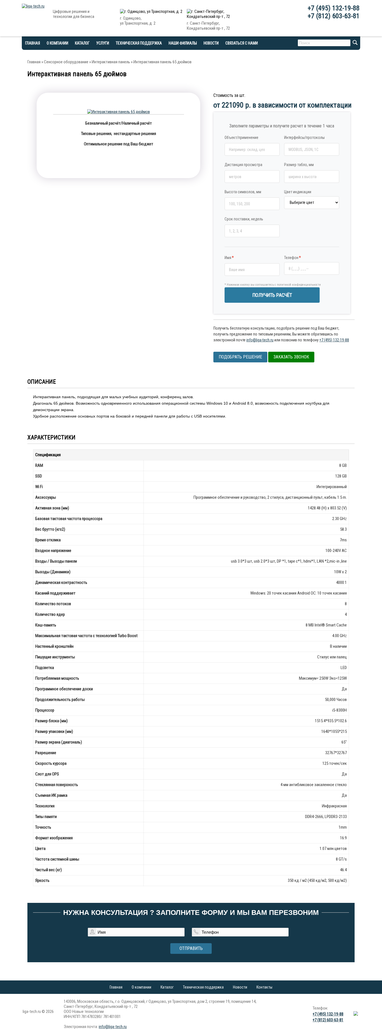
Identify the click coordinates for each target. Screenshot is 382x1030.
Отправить (191, 948)
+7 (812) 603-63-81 (334, 16)
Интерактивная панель (111, 61)
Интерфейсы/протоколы (304, 137)
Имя (229, 257)
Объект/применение (241, 137)
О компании (57, 43)
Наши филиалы (183, 43)
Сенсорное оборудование (66, 61)
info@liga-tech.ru (259, 340)
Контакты (264, 987)
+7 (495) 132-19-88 (334, 8)
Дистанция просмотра (243, 164)
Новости (211, 43)
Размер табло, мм (299, 164)
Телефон (292, 257)
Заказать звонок (291, 357)
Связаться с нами (241, 43)
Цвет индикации (297, 192)
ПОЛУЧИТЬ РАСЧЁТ (272, 295)
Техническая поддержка (139, 43)
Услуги (102, 43)
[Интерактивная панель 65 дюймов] (118, 111)
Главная (34, 61)
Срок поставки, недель (244, 219)
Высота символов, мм (243, 192)
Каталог (167, 987)
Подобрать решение (240, 357)
